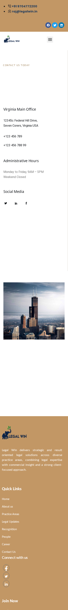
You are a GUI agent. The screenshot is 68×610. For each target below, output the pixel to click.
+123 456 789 (12, 136)
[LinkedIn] (6, 583)
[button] (50, 39)
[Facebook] (6, 567)
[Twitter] (6, 575)
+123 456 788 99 (14, 145)
